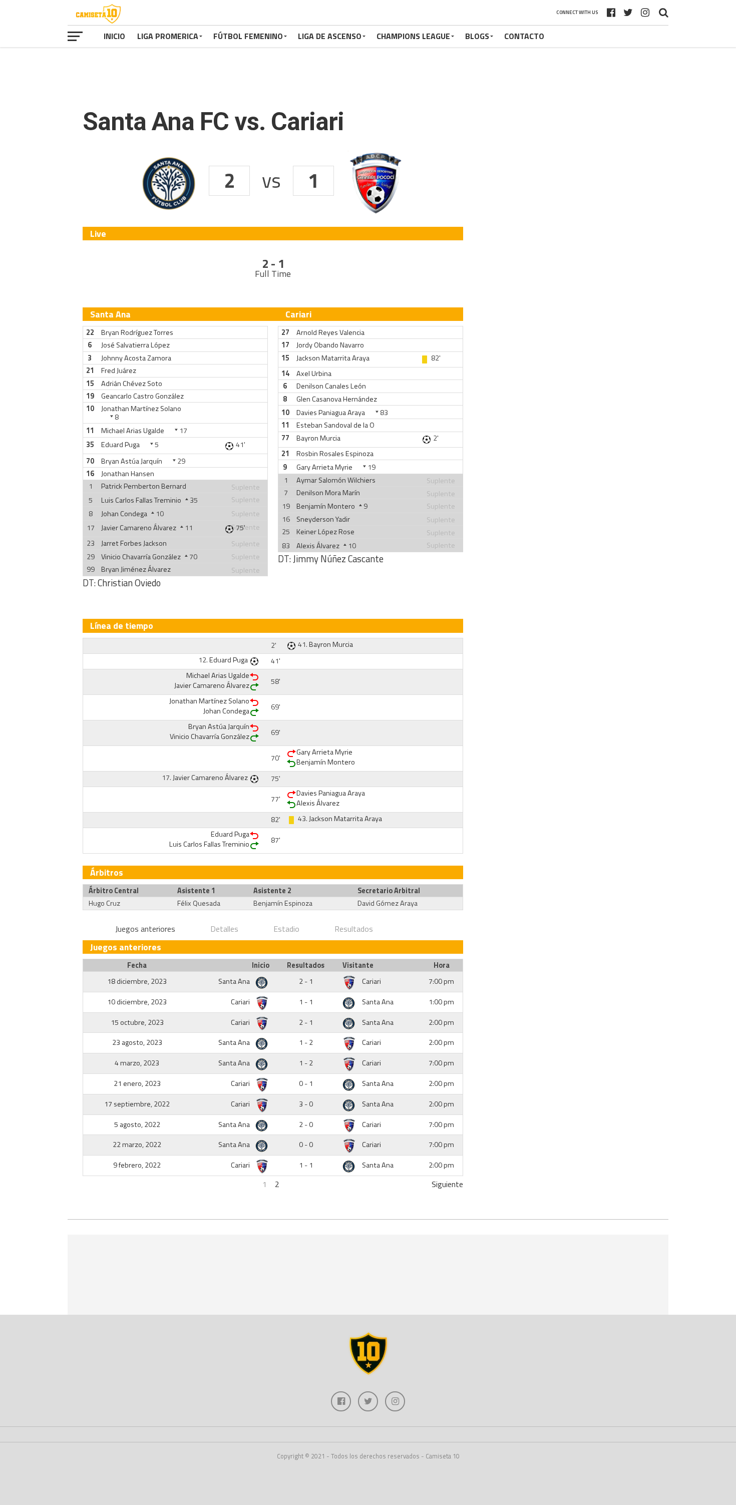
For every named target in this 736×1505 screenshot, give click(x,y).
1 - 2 (306, 1042)
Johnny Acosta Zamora (136, 357)
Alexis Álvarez (317, 545)
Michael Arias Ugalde (132, 430)
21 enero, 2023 (137, 1083)
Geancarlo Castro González (142, 396)
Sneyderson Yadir (323, 519)
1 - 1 (306, 1001)
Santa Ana (234, 981)
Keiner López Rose (325, 531)
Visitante (358, 965)
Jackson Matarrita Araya (333, 357)
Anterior (96, 1184)
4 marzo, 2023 (137, 1062)
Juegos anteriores (145, 929)
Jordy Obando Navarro (330, 344)
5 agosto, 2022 (137, 1124)
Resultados (353, 929)
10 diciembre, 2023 (137, 1001)
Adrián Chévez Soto (131, 383)
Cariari (371, 981)
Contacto (524, 36)
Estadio (286, 929)
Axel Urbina (313, 373)
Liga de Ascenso (329, 36)
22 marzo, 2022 (137, 1144)
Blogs (477, 36)
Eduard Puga (120, 444)
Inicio (114, 36)
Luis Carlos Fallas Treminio (141, 500)
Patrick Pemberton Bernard (143, 486)
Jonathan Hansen (127, 473)
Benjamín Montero (325, 506)
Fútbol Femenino (248, 36)
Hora (442, 965)
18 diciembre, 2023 (137, 981)
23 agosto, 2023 (137, 1042)
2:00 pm (441, 1022)
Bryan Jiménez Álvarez (136, 569)
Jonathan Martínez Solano (141, 408)
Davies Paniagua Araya (330, 412)
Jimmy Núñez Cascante (338, 559)
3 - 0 (306, 1103)
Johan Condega (124, 513)
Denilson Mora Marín (328, 492)
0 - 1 (306, 1083)
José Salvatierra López (135, 344)
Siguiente (447, 1184)
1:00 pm (441, 1001)
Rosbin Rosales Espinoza (335, 453)
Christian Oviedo (129, 583)
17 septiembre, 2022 (137, 1103)
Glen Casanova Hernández (336, 399)
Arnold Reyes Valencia (330, 332)
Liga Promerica (167, 36)
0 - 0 (306, 1144)
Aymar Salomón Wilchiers (336, 480)
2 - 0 (306, 1124)
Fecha (137, 965)
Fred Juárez (118, 370)
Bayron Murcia (318, 438)
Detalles (224, 929)
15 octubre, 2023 (137, 1022)
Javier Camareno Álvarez (138, 527)
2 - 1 (306, 981)
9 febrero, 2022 (137, 1165)
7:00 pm (441, 981)
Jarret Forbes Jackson (134, 543)
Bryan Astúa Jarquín (131, 461)
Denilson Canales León (331, 386)
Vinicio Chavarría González (141, 556)
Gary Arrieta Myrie (324, 467)
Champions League (413, 36)
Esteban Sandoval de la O (335, 425)
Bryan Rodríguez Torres (137, 332)
